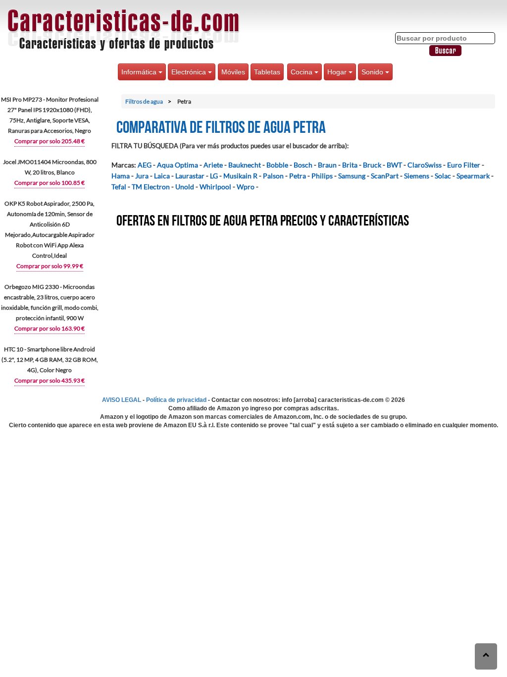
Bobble (277, 165)
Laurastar (189, 175)
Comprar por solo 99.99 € (49, 266)
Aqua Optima (177, 165)
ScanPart (385, 175)
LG (214, 175)
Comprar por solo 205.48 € (49, 141)
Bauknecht (244, 165)
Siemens (416, 175)
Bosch (303, 165)
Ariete (213, 165)
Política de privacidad (176, 399)
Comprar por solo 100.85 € (49, 182)
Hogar (338, 72)
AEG (145, 165)
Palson (273, 175)
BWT (394, 165)
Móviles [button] (233, 72)
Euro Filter (463, 165)
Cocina (302, 72)
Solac (443, 175)
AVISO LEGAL (121, 399)
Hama (120, 175)
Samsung (351, 175)
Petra (297, 175)
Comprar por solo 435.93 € (49, 380)
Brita (349, 165)
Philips (322, 175)
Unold (184, 186)
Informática (139, 72)
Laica (162, 175)
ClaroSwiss (424, 165)
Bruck (372, 165)
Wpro (245, 186)
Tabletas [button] (267, 72)
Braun (327, 165)
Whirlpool (215, 186)
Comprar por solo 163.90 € (49, 328)
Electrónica (189, 72)
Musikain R (240, 175)
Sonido (373, 72)
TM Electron (151, 186)
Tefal (118, 186)
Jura (142, 175)
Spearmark (473, 175)
